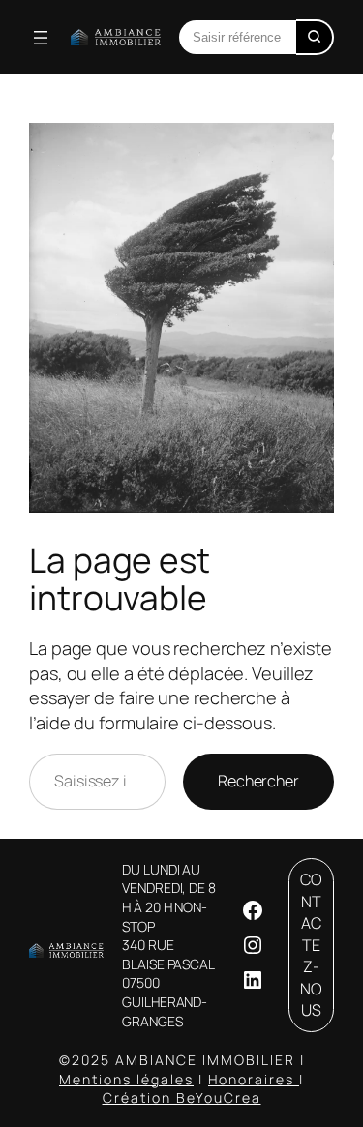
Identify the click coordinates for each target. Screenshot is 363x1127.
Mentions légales (126, 1079)
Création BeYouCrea (182, 1097)
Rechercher (258, 780)
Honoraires (253, 1079)
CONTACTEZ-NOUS (311, 945)
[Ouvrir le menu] (40, 37)
